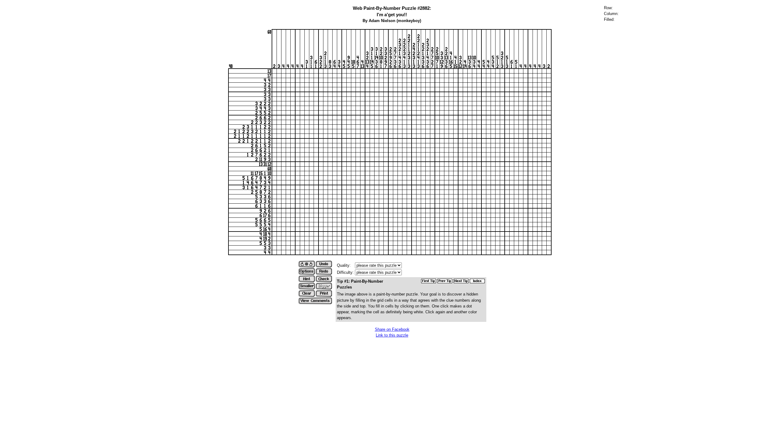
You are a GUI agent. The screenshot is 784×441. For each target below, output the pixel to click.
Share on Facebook (392, 329)
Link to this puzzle (392, 335)
